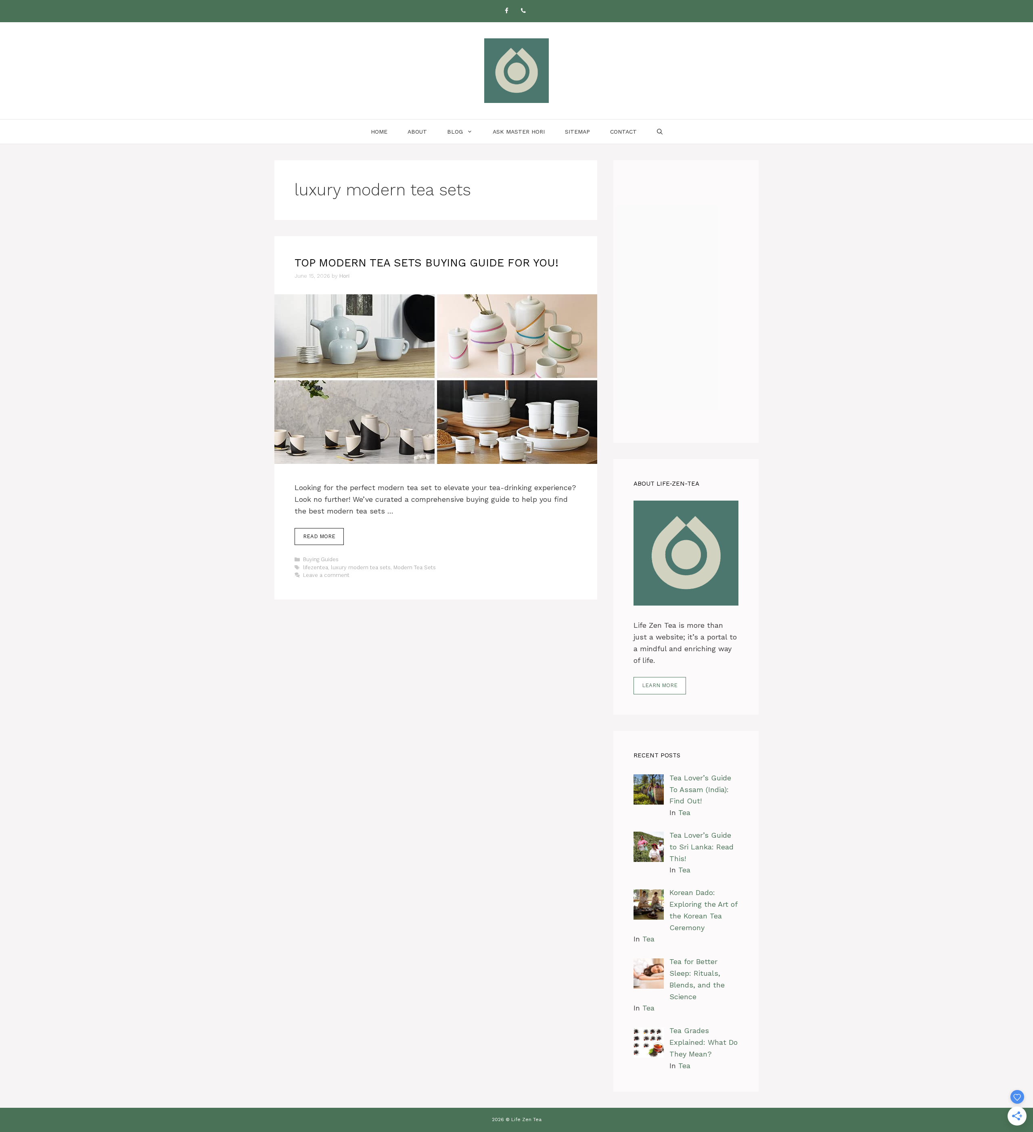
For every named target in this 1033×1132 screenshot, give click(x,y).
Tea (684, 812)
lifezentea (315, 567)
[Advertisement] (686, 301)
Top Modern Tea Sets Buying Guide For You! (426, 262)
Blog (455, 131)
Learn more (660, 685)
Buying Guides (321, 559)
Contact (623, 131)
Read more (319, 536)
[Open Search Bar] (660, 131)
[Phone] (523, 11)
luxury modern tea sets (361, 567)
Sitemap (577, 131)
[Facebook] (506, 11)
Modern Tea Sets (414, 567)
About (417, 131)
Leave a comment (326, 575)
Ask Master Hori (519, 131)
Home (379, 131)
